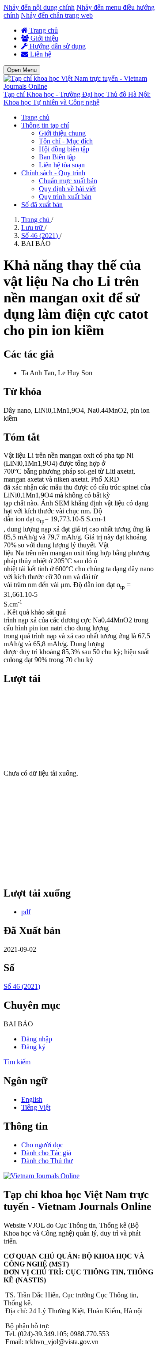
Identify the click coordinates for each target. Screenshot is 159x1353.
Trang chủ (43, 30)
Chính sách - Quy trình (53, 173)
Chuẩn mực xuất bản (68, 181)
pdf (25, 912)
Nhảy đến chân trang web (57, 15)
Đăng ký (33, 1047)
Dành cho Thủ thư (47, 1161)
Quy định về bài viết (67, 188)
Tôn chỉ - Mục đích (66, 141)
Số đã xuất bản (42, 204)
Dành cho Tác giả (46, 1153)
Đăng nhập (36, 1039)
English (31, 1099)
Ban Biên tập (57, 157)
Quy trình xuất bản (65, 196)
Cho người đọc (42, 1145)
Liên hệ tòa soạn (62, 165)
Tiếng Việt (35, 1107)
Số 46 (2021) (40, 235)
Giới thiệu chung (62, 133)
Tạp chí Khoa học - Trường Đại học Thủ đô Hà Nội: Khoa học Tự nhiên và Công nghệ (77, 98)
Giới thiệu (43, 38)
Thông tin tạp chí (45, 125)
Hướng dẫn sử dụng (57, 46)
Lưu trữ (33, 227)
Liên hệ (39, 54)
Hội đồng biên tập (64, 149)
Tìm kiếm (17, 1062)
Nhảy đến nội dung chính (39, 7)
